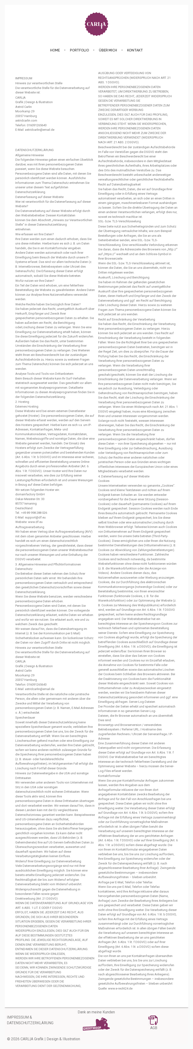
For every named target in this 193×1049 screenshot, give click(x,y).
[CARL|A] (96, 24)
